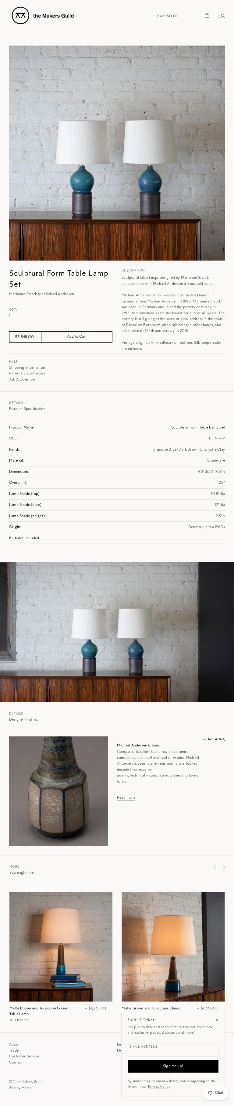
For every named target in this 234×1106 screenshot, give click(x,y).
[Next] (223, 868)
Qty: (13, 310)
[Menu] (220, 15)
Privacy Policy (159, 1087)
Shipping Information (27, 368)
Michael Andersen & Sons (138, 745)
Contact (16, 1062)
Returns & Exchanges (27, 373)
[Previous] (215, 868)
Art (210, 739)
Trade (14, 1051)
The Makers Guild (28, 1082)
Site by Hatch (20, 1088)
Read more (126, 798)
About (14, 1044)
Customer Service (24, 1056)
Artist (219, 739)
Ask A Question (22, 379)
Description (133, 270)
